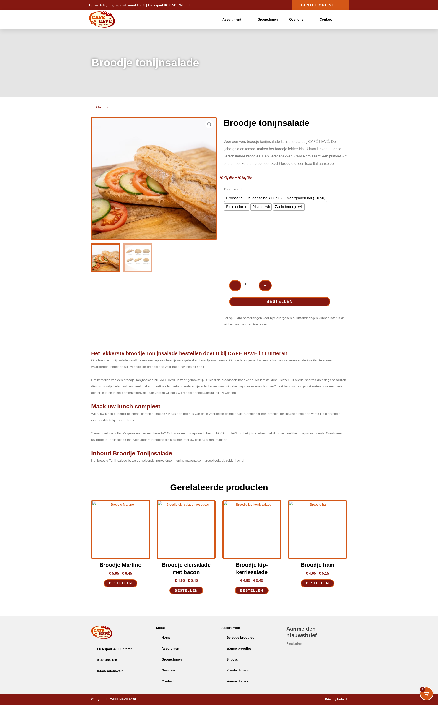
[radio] (233, 198)
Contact (326, 19)
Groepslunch (268, 19)
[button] (209, 124)
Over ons (296, 19)
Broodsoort (233, 189)
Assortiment (231, 19)
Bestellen (279, 301)
